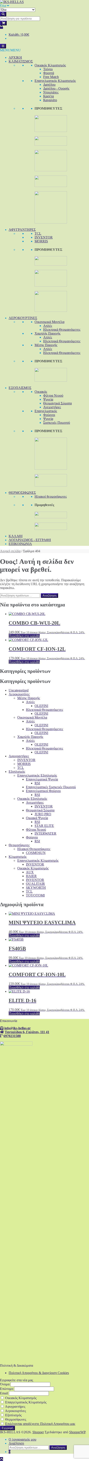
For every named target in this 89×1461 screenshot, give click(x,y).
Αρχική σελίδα (10, 551)
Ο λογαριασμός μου (22, 1439)
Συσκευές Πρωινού (56, 422)
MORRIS (41, 241)
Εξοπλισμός (17, 771)
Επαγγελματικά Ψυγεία (42, 779)
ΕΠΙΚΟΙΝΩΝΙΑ (20, 544)
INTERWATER (45, 833)
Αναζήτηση (49, 595)
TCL (38, 233)
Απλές (47, 325)
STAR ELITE (44, 826)
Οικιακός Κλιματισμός (50, 65)
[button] (10, 50)
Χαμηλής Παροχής (47, 333)
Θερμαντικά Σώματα (57, 403)
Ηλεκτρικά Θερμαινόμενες (61, 329)
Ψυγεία (48, 399)
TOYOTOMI (35, 895)
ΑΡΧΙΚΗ (15, 57)
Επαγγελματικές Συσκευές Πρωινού (51, 787)
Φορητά (48, 73)
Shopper (38, 1432)
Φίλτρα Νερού (53, 395)
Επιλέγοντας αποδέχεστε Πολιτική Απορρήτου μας (40, 1424)
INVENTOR (44, 237)
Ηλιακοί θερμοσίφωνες (51, 496)
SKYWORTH (36, 887)
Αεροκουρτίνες (19, 694)
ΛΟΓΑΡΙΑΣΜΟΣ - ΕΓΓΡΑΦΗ (30, 540)
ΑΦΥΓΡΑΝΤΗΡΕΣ (22, 229)
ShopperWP (77, 1432)
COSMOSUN (36, 853)
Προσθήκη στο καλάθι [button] (24, 636)
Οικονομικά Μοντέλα (49, 322)
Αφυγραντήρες (19, 756)
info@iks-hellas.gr (17, 1028)
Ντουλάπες (51, 92)
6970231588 (12, 1035)
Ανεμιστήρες (52, 407)
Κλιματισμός (18, 856)
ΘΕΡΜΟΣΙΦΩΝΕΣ (22, 492)
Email (4, 1393)
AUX (30, 872)
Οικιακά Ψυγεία (37, 818)
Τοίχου (48, 69)
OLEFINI (41, 706)
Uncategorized (19, 690)
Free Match (51, 77)
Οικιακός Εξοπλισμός (32, 798)
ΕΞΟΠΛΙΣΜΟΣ (20, 388)
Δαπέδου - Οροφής (56, 88)
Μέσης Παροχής (46, 345)
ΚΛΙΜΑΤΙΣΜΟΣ (21, 61)
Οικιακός (41, 391)
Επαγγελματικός (46, 411)
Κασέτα (48, 96)
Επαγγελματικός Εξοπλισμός (37, 775)
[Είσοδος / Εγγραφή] (1, 27)
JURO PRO (43, 814)
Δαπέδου (49, 84)
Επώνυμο (6, 1389)
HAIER (31, 876)
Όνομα (5, 1384)
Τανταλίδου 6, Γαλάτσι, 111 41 (27, 1032)
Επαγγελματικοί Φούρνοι (43, 791)
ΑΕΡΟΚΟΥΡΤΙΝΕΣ (23, 318)
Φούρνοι (49, 415)
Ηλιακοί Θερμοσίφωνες (33, 849)
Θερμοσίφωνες (19, 845)
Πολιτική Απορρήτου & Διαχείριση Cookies (39, 1373)
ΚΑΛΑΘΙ (15, 536)
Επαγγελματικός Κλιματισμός (55, 81)
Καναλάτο (50, 100)
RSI (37, 783)
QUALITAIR (35, 884)
